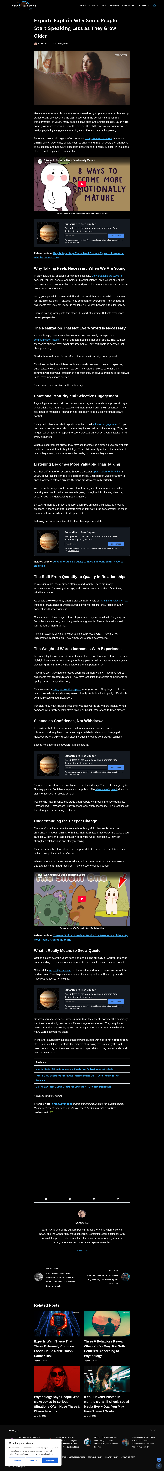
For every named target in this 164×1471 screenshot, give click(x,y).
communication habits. (46, 339)
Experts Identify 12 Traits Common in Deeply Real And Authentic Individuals (74, 1069)
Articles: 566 (82, 1251)
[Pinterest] (94, 1199)
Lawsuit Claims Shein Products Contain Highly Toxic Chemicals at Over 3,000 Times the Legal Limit (67, 1442)
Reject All (33, 1460)
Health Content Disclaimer (73, 1457)
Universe (114, 6)
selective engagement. (106, 424)
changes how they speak (67, 689)
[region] (33, 1452)
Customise (17, 1460)
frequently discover (60, 970)
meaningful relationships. (114, 600)
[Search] (154, 5)
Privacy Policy (111, 1457)
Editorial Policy (95, 1457)
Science (93, 6)
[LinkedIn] (118, 1199)
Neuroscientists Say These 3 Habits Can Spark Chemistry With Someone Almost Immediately (143, 1442)
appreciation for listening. (107, 471)
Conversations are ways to (106, 275)
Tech (103, 6)
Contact (144, 6)
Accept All (50, 1460)
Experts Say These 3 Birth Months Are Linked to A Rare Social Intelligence (73, 1087)
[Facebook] (46, 1199)
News (83, 6)
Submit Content (128, 1457)
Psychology (129, 6)
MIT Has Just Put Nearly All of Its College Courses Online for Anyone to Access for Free (106, 1442)
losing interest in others (98, 138)
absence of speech (106, 789)
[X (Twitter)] (70, 1199)
